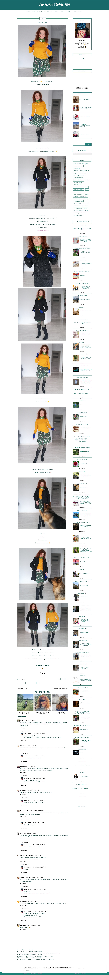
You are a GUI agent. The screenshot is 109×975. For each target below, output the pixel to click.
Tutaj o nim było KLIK (43, 230)
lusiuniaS (82, 569)
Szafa (79, 191)
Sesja (75, 191)
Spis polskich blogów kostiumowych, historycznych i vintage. (82, 712)
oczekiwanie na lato (84, 573)
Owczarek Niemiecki (78, 182)
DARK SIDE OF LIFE (83, 632)
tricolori (82, 471)
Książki (75, 173)
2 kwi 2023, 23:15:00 (39, 822)
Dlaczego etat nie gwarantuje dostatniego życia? (86, 287)
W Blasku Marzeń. (82, 236)
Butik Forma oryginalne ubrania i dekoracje (85, 644)
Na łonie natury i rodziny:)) (25, 712)
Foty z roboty (77, 168)
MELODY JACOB (25, 855)
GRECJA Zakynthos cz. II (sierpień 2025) (82, 229)
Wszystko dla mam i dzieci (82, 725)
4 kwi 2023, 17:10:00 (36, 855)
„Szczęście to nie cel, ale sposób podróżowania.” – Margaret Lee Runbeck (86, 550)
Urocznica (23, 790)
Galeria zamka (82, 483)
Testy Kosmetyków (78, 194)
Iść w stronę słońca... (82, 581)
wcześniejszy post (60, 689)
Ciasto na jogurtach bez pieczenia (85, 428)
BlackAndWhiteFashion (82, 652)
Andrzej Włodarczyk (82, 283)
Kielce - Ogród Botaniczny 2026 (85, 252)
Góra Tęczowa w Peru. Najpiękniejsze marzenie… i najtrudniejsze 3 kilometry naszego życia (82, 440)
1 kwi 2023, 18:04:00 (39, 734)
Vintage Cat (82, 760)
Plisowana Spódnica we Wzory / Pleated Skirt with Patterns (86, 656)
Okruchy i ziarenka (82, 365)
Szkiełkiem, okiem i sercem (82, 248)
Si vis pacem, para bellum (82, 271)
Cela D (22, 720)
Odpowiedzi (25, 731)
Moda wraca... (82, 173)
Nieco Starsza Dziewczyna (82, 557)
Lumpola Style (82, 664)
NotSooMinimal (82, 259)
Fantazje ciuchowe (78, 166)
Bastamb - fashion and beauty (82, 605)
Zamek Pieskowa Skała (85, 311)
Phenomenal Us (68, 11)
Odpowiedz (23, 728)
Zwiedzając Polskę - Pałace (80, 208)
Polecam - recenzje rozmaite (81, 187)
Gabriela (23, 901)
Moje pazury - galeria (79, 175)
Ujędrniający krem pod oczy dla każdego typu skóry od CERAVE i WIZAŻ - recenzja (86, 382)
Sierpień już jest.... (84, 451)
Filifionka (23, 925)
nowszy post (22, 689)
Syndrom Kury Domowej (82, 447)
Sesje (61, 11)
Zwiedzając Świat (78, 215)
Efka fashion (82, 593)
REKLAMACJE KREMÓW (79, 189)
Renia (22, 766)
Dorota (22, 746)
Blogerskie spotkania (79, 163)
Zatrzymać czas (83, 729)
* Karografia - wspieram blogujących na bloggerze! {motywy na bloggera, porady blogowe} (82, 497)
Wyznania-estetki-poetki (82, 522)
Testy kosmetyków (78, 11)
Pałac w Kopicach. (84, 585)
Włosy (75, 198)
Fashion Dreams (82, 412)
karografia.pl (83, 973)
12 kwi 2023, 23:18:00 (39, 911)
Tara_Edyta (27, 734)
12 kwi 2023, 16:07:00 (32, 901)
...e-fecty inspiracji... (82, 687)
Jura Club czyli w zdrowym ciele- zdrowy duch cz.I (85, 620)
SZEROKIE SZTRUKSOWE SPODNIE (80, 393)
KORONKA (82, 699)
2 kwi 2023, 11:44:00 (30, 833)
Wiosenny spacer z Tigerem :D (42, 712)
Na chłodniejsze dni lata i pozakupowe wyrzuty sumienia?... (85, 608)
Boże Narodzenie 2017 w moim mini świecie (85, 703)
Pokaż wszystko (82, 806)
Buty (87, 163)
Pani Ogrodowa (82, 459)
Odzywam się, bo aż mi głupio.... (80, 788)
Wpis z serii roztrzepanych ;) (60, 712)
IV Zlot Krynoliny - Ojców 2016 (86, 718)
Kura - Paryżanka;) (84, 99)
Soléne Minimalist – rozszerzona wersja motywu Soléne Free (85, 502)
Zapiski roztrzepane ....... (32, 973)
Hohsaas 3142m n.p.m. (84, 299)
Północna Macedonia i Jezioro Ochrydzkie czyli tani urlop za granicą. (85, 514)
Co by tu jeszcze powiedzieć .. (85, 668)
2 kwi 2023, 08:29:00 (37, 811)
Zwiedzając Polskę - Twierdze (81, 210)
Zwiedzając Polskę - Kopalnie (81, 203)
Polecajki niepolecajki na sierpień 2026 (86, 370)
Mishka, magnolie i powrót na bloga (86, 334)
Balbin (82, 772)
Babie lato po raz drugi (85, 741)
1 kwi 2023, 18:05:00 (39, 756)
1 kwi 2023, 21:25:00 (30, 766)
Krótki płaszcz (83, 597)
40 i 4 (80, 404)
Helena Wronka (55, 659)
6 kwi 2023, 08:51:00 (39, 867)
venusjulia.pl (82, 224)
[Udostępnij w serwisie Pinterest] (66, 679)
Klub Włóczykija (82, 295)
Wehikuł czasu (83, 196)
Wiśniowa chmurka (82, 377)
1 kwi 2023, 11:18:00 (30, 746)
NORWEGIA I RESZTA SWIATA (82, 436)
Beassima (82, 616)
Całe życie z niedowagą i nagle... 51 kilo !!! (85, 108)
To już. (81, 753)
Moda (52, 11)
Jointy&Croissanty (25, 877)
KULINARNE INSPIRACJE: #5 (85, 264)
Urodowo (76, 196)
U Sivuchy (82, 307)
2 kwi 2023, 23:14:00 (39, 778)
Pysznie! (82, 534)
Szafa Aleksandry (82, 640)
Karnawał (86, 170)
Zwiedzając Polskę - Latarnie (81, 205)
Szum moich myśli (82, 354)
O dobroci (82, 275)
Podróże (47, 11)
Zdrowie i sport (87, 198)
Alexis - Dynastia (83, 776)
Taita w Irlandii (82, 319)
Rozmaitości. (82, 545)
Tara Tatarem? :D (83, 134)
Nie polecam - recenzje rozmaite (82, 180)
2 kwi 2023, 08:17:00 (33, 790)
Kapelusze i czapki (78, 170)
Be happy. (82, 342)
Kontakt (28, 11)
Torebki (86, 194)
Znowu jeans (82, 561)
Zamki (79, 198)
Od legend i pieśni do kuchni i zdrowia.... (85, 358)
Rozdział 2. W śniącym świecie (85, 526)
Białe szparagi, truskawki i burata (85, 538)
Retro (56, 11)
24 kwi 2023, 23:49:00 (33, 925)
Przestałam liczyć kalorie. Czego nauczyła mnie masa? (85, 346)
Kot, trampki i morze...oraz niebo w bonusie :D (84, 125)
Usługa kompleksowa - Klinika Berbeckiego (86, 680)
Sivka (22, 833)
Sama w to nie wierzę (82, 784)
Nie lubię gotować (78, 177)
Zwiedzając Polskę (78, 201)
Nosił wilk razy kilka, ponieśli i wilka (82, 323)
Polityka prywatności (37, 11)
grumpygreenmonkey (82, 737)
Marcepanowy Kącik (82, 424)
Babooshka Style (25, 811)
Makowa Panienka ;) (84, 116)
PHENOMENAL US (77, 184)
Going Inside (82, 749)
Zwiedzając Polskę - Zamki (80, 213)
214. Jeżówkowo (83, 463)
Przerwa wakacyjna (84, 764)
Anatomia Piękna (83, 487)
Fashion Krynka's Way (82, 389)
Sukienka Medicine (84, 416)
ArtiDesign (82, 675)
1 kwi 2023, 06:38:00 (31, 720)
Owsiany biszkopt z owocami (86, 475)
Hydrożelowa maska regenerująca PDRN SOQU (85, 240)
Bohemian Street (82, 628)
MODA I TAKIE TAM (82, 510)
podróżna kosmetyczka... (85, 692)
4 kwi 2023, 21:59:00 (38, 877)
